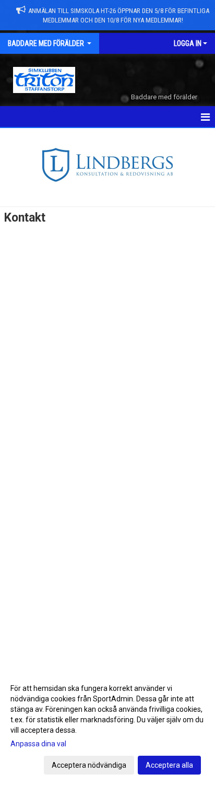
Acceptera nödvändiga (89, 765)
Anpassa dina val (38, 744)
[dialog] (107, 726)
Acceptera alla (169, 765)
